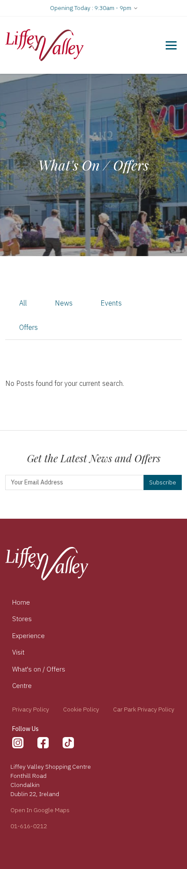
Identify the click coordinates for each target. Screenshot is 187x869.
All (23, 303)
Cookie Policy (81, 709)
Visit (18, 652)
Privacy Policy (30, 709)
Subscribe (162, 482)
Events (111, 303)
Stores (22, 619)
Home (21, 602)
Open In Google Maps (40, 810)
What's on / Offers (38, 669)
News (64, 303)
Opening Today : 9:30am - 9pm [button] (91, 8)
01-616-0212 (28, 826)
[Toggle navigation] (171, 45)
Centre (22, 685)
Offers (28, 327)
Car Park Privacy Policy (143, 709)
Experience (28, 636)
